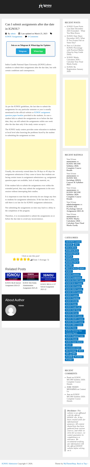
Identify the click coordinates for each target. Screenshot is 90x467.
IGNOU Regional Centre (75, 336)
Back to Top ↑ (82, 463)
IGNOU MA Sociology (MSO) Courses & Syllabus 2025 (75, 181)
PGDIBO (69, 360)
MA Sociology (71, 351)
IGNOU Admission (73, 274)
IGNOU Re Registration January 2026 (75, 69)
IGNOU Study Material (74, 342)
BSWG (82, 268)
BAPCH (69, 256)
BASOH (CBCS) (72, 262)
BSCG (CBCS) (71, 268)
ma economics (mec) (73, 348)
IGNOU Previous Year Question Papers (74, 332)
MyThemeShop (70, 463)
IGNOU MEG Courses (74, 325)
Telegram (23, 50)
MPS (74, 354)
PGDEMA (79, 357)
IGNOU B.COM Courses (75, 280)
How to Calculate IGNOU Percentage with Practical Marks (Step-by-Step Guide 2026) (75, 49)
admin (13, 33)
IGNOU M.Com (72, 313)
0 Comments (33, 36)
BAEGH (69, 245)
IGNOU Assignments (13, 36)
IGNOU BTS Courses (74, 292)
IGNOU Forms (71, 304)
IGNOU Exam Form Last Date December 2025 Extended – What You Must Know (76, 29)
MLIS (81, 351)
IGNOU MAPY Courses (74, 322)
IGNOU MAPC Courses (74, 319)
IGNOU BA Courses (73, 286)
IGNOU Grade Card (73, 307)
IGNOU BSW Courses (74, 289)
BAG (77, 245)
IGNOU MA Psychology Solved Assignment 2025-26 (75, 208)
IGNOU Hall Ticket (73, 310)
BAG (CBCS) (71, 248)
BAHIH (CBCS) (72, 250)
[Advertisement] (30, 89)
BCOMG (69, 265)
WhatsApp (38, 50)
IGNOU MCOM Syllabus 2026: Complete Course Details (74, 167)
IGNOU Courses (72, 295)
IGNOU (69, 271)
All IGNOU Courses (73, 242)
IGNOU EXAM (71, 301)
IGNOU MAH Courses (74, 316)
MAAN (68, 345)
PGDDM (69, 357)
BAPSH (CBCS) (72, 259)
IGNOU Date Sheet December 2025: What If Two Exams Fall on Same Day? (76, 39)
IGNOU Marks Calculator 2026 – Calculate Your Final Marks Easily (75, 60)
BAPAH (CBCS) (72, 253)
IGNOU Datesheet (72, 298)
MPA (68, 354)
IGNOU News (71, 328)
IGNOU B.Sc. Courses (74, 283)
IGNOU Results (71, 339)
